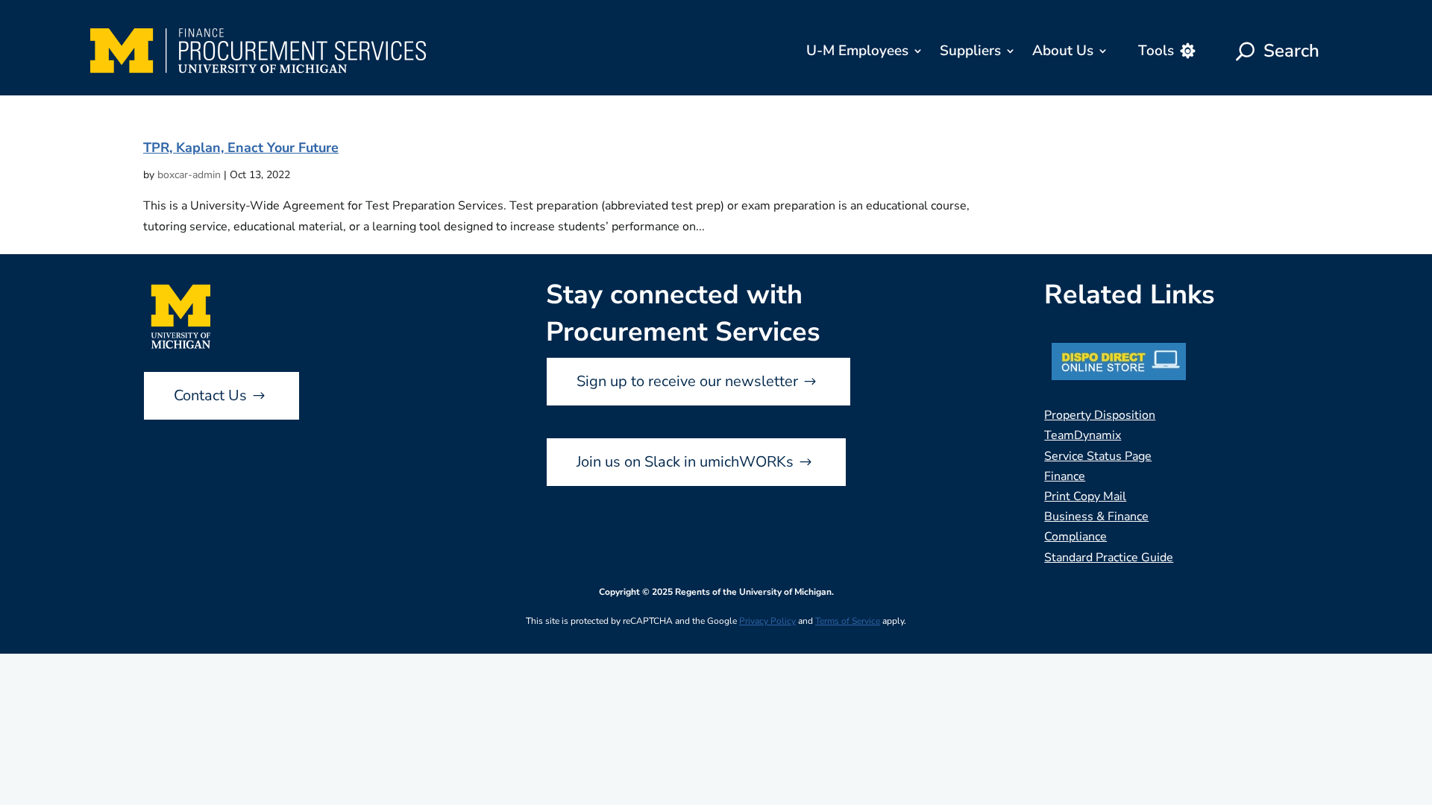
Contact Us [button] (210, 395)
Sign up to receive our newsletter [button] (687, 381)
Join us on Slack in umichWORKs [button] (685, 462)
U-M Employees (857, 50)
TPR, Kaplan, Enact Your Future (241, 148)
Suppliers (970, 50)
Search (1291, 51)
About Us (1062, 50)
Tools (1156, 50)
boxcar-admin (189, 175)
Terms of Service (847, 621)
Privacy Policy (767, 621)
